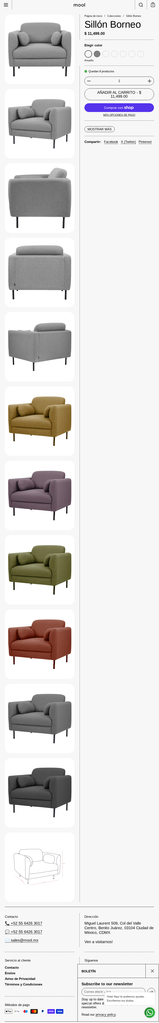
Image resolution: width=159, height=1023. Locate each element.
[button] (141, 5)
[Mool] (79, 5)
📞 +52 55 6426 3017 (23, 923)
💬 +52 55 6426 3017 (23, 932)
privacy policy (106, 1014)
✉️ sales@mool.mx (21, 940)
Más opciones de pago (119, 115)
